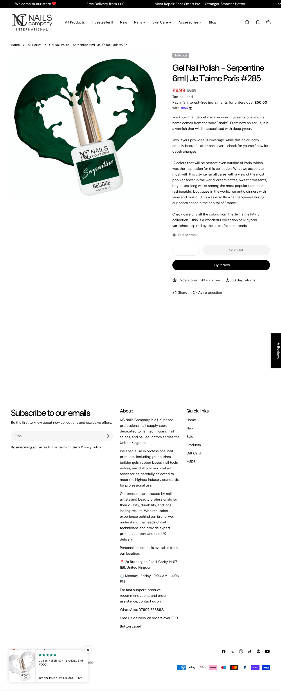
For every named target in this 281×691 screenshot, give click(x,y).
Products (193, 445)
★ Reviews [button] (278, 351)
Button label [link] (130, 626)
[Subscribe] (108, 436)
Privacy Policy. (91, 447)
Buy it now (221, 265)
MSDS (191, 461)
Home (15, 45)
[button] (88, 650)
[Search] (247, 22)
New (189, 428)
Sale (189, 436)
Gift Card (193, 453)
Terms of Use (67, 447)
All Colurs (34, 45)
